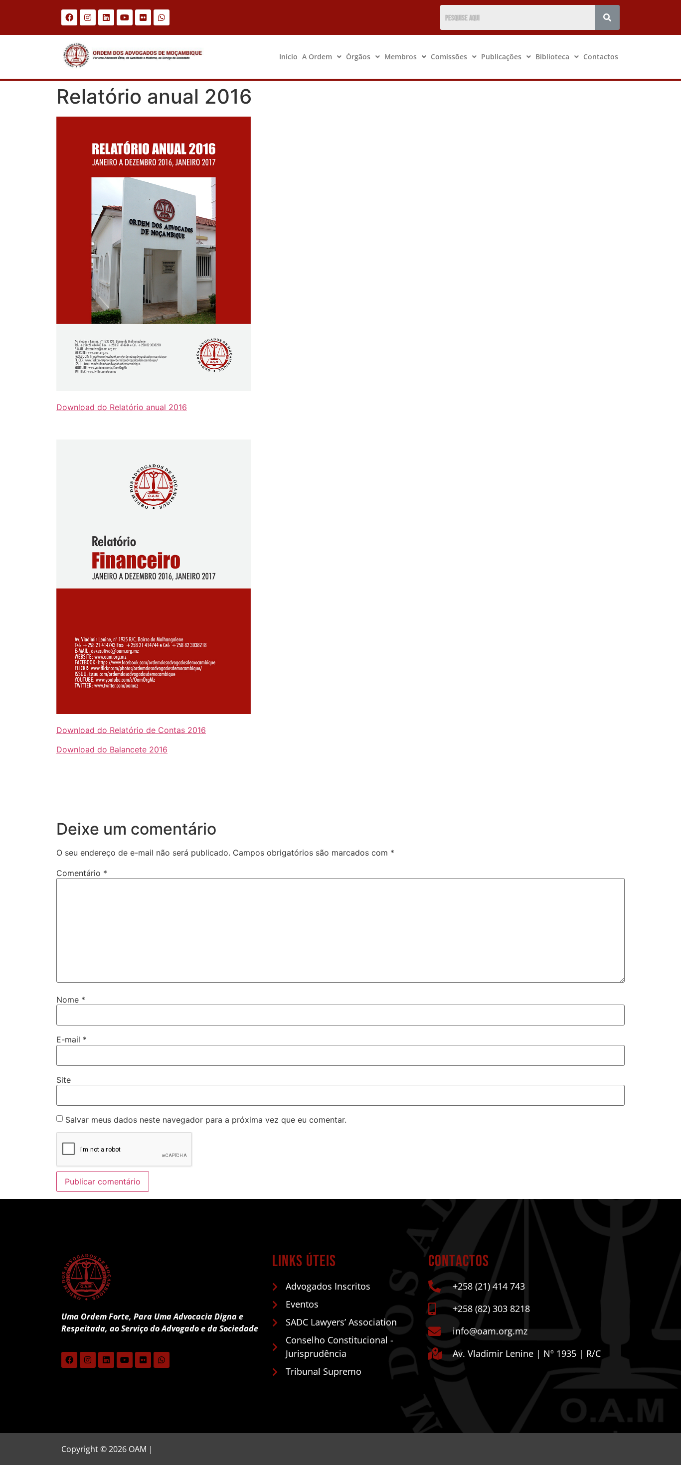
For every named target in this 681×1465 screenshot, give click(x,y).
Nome (70, 1000)
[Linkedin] (106, 17)
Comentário (81, 873)
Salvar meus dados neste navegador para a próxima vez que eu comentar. (205, 1120)
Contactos (600, 56)
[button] (322, 57)
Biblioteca (552, 56)
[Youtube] (125, 17)
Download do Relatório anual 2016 (121, 407)
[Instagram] (88, 17)
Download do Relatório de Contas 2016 (131, 730)
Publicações (501, 56)
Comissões (449, 56)
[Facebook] (69, 17)
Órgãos (358, 56)
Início (288, 56)
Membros (400, 56)
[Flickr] (143, 17)
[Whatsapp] (162, 17)
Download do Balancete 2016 (112, 749)
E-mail (71, 1039)
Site (63, 1080)
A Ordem (317, 56)
